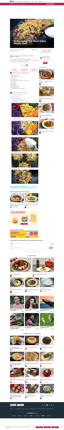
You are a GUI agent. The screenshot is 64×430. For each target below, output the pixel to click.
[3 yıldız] (45, 52)
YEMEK (11, 49)
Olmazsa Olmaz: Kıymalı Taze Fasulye (46, 131)
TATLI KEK (26, 378)
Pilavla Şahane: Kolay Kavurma (31, 347)
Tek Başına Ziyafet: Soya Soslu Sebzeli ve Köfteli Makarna (16, 364)
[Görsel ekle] (52, 244)
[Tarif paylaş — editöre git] (24, 217)
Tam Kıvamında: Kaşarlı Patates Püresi (16, 290)
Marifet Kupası (46, 57)
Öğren (33, 1)
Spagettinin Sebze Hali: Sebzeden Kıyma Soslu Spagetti (16, 205)
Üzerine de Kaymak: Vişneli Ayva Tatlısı (46, 380)
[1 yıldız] (42, 52)
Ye (30, 1)
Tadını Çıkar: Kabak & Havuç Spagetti (39, 274)
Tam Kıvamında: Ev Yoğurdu (45, 289)
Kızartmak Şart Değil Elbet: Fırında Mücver (45, 99)
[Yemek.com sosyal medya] (30, 413)
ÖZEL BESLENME (27, 203)
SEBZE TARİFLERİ (22, 49)
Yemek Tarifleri (17, 1)
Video (22, 1)
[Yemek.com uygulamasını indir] (13, 405)
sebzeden (17, 63)
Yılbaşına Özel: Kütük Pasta (30, 395)
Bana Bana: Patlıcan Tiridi (15, 274)
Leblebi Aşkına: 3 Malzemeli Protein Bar (17, 380)
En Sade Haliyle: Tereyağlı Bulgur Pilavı (46, 364)
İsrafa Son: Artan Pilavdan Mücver (45, 115)
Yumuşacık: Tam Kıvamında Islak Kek (31, 380)
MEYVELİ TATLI (27, 362)
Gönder (51, 247)
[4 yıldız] (47, 52)
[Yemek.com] (12, 1)
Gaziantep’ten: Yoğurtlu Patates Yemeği (46, 396)
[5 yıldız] (48, 52)
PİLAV (41, 362)
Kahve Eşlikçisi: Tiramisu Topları (46, 347)
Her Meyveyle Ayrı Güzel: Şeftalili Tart (31, 364)
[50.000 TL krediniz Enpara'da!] (24, 234)
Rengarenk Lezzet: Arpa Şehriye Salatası (31, 205)
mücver (33, 60)
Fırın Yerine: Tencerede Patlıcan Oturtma (45, 82)
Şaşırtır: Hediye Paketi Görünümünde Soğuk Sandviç (16, 348)
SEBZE (11, 203)
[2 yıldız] (44, 52)
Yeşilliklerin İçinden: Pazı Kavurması (32, 289)
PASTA (26, 394)
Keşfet (36, 1)
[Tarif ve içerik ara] (44, 1)
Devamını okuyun (45, 61)
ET (40, 394)
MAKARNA (11, 362)
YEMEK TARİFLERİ (16, 49)
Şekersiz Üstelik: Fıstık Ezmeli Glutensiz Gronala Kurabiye (16, 396)
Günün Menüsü (26, 1)
